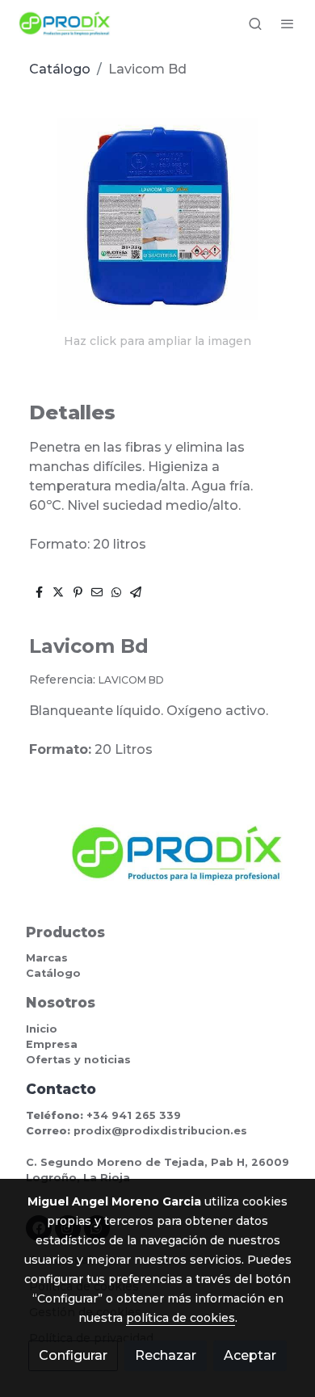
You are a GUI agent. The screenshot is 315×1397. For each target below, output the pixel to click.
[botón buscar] (255, 23)
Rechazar (165, 1355)
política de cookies (180, 1318)
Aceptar (250, 1355)
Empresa (52, 1044)
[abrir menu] (287, 23)
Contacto (61, 1088)
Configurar (73, 1355)
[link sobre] (157, 863)
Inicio (41, 1029)
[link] (64, 23)
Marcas (47, 958)
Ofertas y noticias (78, 1060)
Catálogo (59, 69)
